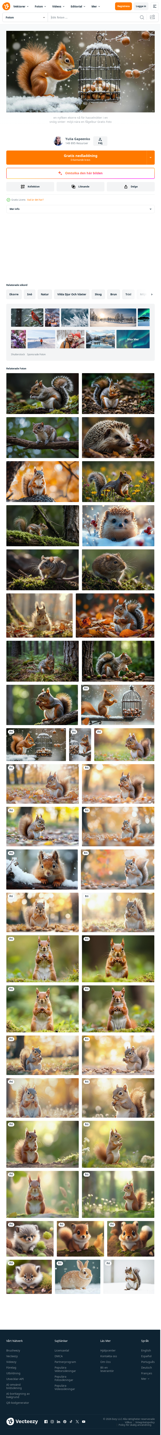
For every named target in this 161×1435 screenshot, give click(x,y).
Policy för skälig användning (132, 1423)
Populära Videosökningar (64, 1385)
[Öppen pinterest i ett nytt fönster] (64, 1420)
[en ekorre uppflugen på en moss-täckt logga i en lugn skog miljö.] (42, 523)
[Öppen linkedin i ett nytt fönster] (58, 1420)
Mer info (14, 207)
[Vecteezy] (6, 6)
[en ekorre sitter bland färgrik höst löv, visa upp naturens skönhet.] (115, 614)
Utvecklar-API (15, 1377)
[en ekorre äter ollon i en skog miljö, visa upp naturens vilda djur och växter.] (118, 659)
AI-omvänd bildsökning (14, 1384)
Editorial (76, 6)
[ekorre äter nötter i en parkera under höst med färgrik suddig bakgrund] (42, 1053)
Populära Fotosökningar (63, 1376)
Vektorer (19, 6)
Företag (11, 1366)
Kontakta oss (107, 1354)
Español (143, 1354)
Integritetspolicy (142, 1420)
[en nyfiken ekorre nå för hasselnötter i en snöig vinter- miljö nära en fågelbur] (117, 703)
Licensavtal (61, 1349)
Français (143, 1371)
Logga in (141, 6)
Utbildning (13, 1371)
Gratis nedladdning (80, 157)
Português (145, 1360)
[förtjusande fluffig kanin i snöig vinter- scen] (77, 1275)
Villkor (125, 1420)
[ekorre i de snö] (128, 1275)
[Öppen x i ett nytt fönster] (77, 1420)
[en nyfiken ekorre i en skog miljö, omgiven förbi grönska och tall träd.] (42, 659)
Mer (94, 6)
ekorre (13, 292)
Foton (39, 6)
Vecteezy (12, 1354)
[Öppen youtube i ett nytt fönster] (83, 1420)
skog (98, 292)
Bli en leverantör (105, 1367)
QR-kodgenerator (17, 1401)
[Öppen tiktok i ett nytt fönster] (71, 1420)
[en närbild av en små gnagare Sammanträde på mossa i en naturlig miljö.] (118, 568)
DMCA (58, 1354)
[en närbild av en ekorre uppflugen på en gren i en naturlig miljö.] (42, 435)
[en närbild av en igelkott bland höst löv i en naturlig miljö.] (118, 435)
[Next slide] (145, 292)
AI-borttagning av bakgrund (18, 1393)
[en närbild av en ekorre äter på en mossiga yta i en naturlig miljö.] (42, 391)
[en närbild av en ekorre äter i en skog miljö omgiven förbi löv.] (118, 391)
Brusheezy (13, 1349)
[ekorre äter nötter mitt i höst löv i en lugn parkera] (118, 825)
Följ (100, 143)
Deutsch (143, 1366)
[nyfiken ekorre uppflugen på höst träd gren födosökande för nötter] (42, 479)
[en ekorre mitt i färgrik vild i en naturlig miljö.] (118, 479)
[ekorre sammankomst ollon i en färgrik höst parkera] (124, 742)
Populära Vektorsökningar (64, 1367)
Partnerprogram (64, 1360)
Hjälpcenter (106, 1349)
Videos (56, 6)
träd (128, 292)
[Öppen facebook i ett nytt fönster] (46, 1420)
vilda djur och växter (71, 292)
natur (45, 292)
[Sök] (142, 17)
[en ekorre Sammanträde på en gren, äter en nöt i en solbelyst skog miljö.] (42, 703)
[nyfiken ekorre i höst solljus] (39, 614)
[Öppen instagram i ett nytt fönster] (52, 1420)
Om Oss (104, 1360)
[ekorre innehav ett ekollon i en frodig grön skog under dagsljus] (42, 957)
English (143, 1349)
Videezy (11, 1360)
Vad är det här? (35, 199)
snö (29, 292)
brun (113, 292)
